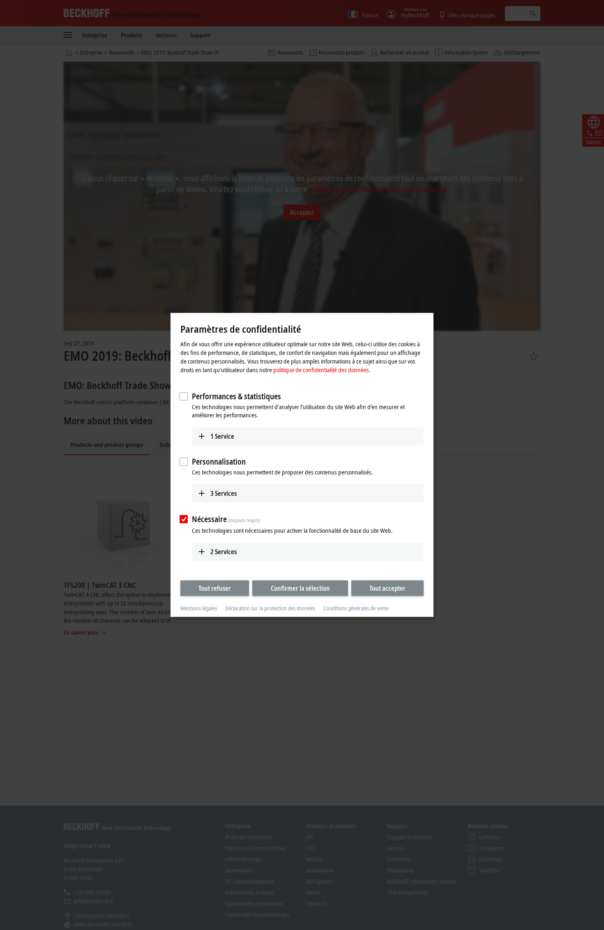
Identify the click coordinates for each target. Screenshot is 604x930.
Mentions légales (198, 608)
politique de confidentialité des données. (322, 369)
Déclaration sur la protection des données (270, 608)
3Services (223, 493)
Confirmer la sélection (300, 587)
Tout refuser (214, 587)
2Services (223, 551)
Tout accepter (387, 587)
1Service (222, 435)
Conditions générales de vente (356, 608)
